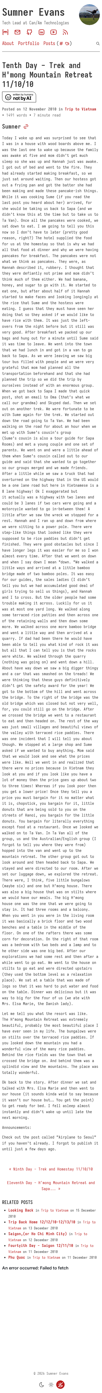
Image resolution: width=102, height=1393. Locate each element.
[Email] (17, 32)
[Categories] (61, 43)
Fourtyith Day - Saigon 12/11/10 (40, 1245)
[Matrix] (5, 32)
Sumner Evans (33, 12)
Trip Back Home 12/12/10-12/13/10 (41, 1222)
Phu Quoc (16, 1257)
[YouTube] (53, 32)
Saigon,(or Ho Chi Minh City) (37, 1233)
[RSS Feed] (65, 32)
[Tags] (67, 43)
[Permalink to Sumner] (26, 127)
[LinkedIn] (41, 32)
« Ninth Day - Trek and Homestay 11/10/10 (51, 1169)
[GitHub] (29, 32)
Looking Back (20, 1210)
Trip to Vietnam (80, 109)
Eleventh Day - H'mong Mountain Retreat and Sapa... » (51, 1185)
